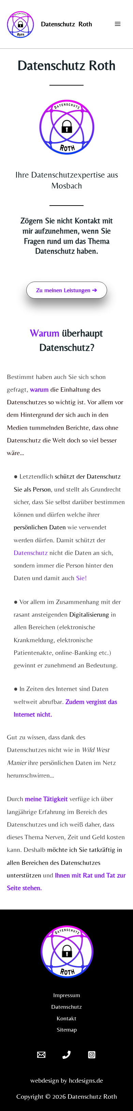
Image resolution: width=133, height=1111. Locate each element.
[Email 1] (41, 1055)
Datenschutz (66, 1006)
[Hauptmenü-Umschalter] (117, 23)
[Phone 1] (66, 1055)
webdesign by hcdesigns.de (66, 1080)
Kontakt (66, 1018)
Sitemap (67, 1029)
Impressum (66, 995)
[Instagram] (92, 1055)
